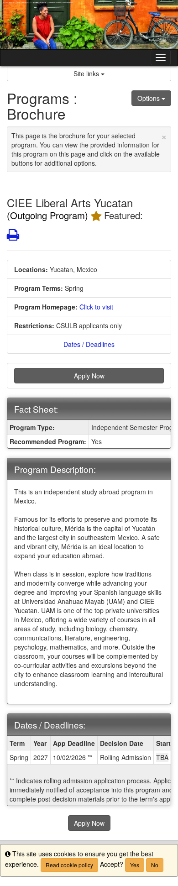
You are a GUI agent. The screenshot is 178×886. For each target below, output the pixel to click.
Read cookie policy (69, 865)
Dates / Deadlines (89, 344)
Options (149, 98)
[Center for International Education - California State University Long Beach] (89, 24)
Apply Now (89, 375)
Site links (87, 73)
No (154, 865)
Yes (134, 865)
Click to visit (96, 306)
